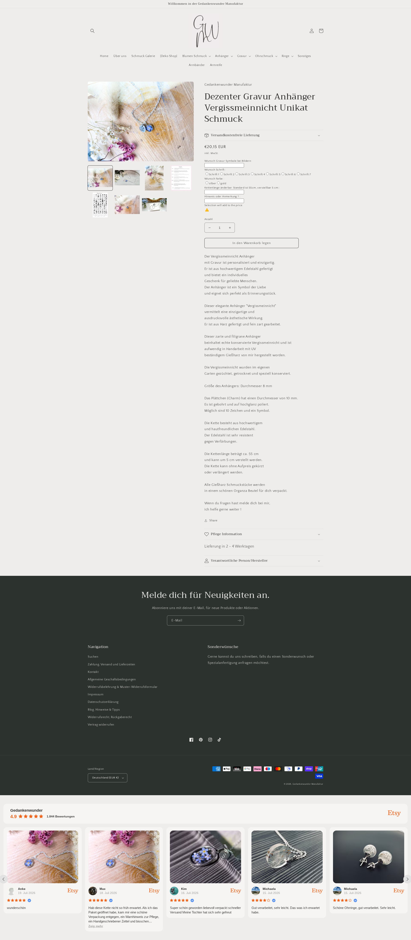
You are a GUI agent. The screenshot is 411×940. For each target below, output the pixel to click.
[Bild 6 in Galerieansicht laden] (127, 205)
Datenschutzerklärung (103, 702)
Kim (183, 889)
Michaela (268, 889)
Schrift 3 (244, 174)
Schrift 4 (259, 174)
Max (103, 889)
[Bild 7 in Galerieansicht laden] (154, 205)
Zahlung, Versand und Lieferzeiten (111, 664)
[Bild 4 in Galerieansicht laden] (181, 178)
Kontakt (93, 672)
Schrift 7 (305, 174)
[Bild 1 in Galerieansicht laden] (100, 178)
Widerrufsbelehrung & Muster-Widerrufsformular (123, 687)
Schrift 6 (290, 174)
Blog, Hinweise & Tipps (104, 709)
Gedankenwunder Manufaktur (308, 784)
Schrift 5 (275, 174)
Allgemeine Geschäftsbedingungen (112, 679)
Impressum (95, 694)
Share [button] (213, 520)
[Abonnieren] (239, 620)
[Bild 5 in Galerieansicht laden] (100, 205)
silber (212, 183)
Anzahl (208, 219)
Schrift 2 (229, 174)
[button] (92, 31)
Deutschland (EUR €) (105, 777)
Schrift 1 (214, 174)
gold (223, 183)
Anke (21, 889)
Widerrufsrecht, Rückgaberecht (110, 717)
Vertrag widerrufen (101, 724)
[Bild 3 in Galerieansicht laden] (154, 178)
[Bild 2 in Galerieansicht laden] (127, 178)
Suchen (93, 657)
